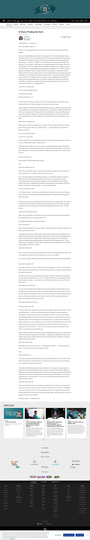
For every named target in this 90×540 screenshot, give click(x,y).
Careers (82, 506)
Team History (5, 503)
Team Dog (5, 508)
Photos (68, 490)
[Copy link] (69, 37)
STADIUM (31, 485)
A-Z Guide (31, 497)
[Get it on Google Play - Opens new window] (49, 524)
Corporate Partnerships (82, 508)
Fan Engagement (56, 488)
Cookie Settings (58, 535)
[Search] (71, 21)
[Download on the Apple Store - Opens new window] (40, 524)
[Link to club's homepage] (3, 20)
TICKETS (43, 485)
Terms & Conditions (82, 512)
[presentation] (85, 440)
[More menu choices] (58, 20)
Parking (18, 492)
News (69, 488)
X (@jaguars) (82, 494)
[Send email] (67, 37)
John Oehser (26, 36)
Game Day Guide (18, 488)
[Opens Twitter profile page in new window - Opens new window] (27, 39)
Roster (6, 488)
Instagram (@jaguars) (82, 492)
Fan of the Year (55, 505)
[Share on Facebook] (62, 37)
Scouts (5, 498)
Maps (19, 494)
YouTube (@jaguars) (82, 490)
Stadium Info (18, 490)
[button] (43, 439)
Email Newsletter (83, 504)
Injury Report (5, 492)
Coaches (5, 496)
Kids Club (55, 514)
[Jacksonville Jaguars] (45, 529)
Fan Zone (55, 490)
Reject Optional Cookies (69, 535)
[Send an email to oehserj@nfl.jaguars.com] (29, 39)
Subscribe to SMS (82, 502)
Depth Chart (6, 494)
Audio (68, 494)
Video (69, 492)
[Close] (87, 535)
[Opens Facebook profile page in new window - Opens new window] (24, 39)
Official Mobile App (82, 488)
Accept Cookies (80, 535)
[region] (45, 535)
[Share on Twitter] (64, 37)
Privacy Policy (82, 510)
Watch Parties (18, 502)
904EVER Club (55, 516)
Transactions (5, 490)
